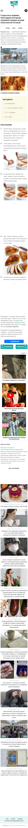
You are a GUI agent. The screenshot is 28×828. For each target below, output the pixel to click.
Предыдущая (8, 346)
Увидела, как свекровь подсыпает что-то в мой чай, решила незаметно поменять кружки (14, 533)
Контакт (13, 819)
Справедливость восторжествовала (14, 588)
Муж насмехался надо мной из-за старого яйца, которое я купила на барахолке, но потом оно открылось (14, 773)
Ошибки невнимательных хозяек (14, 504)
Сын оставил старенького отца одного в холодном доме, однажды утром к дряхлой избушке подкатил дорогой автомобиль (14, 563)
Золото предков (14, 680)
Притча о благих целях (14, 529)
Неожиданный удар (14, 709)
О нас (7, 819)
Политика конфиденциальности (14, 821)
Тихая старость (14, 557)
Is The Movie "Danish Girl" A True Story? (14, 380)
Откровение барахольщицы (14, 769)
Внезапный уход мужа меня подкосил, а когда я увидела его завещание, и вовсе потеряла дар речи (14, 714)
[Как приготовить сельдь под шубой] (14, 494)
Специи (20, 28)
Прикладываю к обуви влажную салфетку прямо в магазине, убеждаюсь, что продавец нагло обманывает (14, 624)
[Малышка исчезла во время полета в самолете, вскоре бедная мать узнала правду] (14, 730)
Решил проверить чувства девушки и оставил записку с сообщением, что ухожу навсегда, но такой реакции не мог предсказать (14, 655)
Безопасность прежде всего (14, 740)
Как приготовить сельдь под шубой (14, 506)
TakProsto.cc (6, 825)
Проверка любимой (14, 650)
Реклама (19, 819)
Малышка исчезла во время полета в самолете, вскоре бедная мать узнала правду (14, 744)
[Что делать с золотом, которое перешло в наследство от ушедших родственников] (14, 670)
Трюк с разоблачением (14, 619)
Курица (8, 28)
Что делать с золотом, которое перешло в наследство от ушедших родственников (14, 685)
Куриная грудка (19, 322)
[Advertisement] (14, 218)
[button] (1, 47)
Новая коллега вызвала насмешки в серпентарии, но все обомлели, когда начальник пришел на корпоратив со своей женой (14, 593)
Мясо (13, 28)
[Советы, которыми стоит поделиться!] (14, 4)
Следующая (20, 346)
